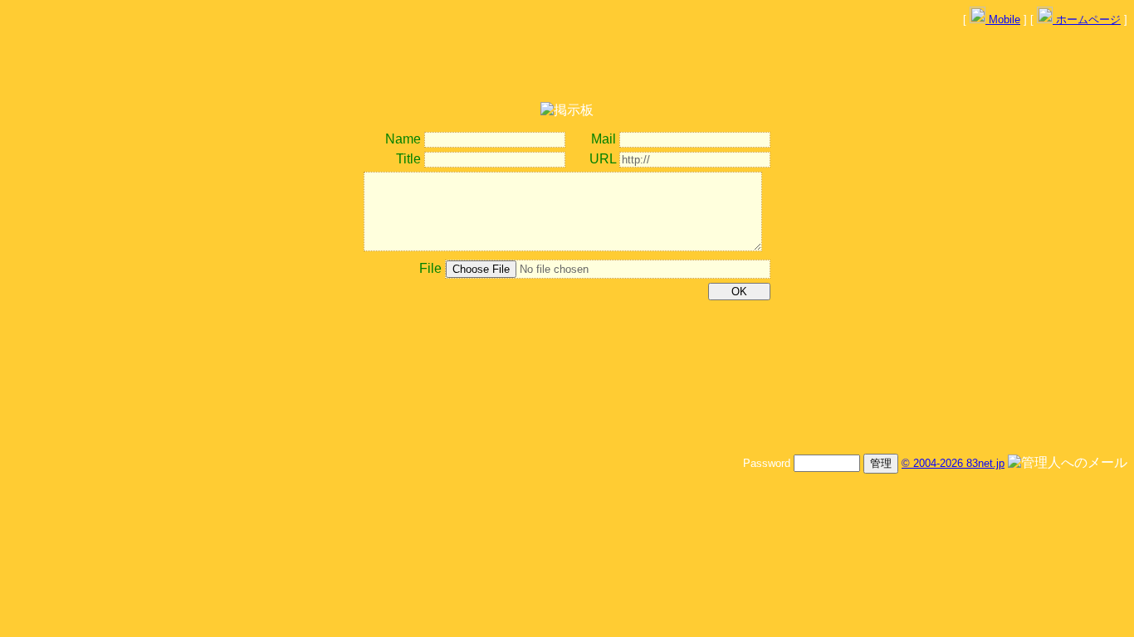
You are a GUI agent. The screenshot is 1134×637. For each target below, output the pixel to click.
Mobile (1002, 19)
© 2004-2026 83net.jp (953, 463)
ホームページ (1087, 19)
